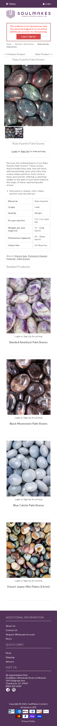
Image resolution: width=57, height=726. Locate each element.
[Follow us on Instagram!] (14, 690)
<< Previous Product (14, 54)
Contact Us (11, 630)
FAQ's (9, 638)
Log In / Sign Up (28, 36)
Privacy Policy (28, 721)
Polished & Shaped (37, 256)
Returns (10, 661)
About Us (11, 626)
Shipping (10, 657)
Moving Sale (21, 256)
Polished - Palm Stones (18, 258)
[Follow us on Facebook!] (8, 690)
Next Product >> (44, 54)
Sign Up (25, 151)
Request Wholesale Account (20, 634)
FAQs (8, 653)
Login (48, 3)
